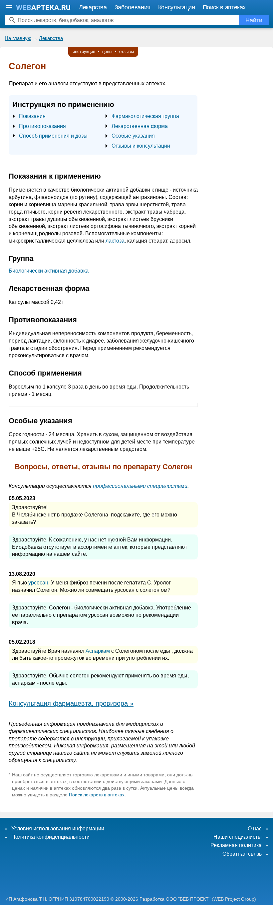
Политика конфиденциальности (50, 837)
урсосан (38, 582)
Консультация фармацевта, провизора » (71, 703)
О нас (255, 828)
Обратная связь (242, 854)
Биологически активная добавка (49, 271)
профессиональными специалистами (140, 486)
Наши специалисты (237, 837)
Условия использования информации (57, 828)
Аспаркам (98, 651)
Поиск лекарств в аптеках (97, 794)
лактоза (115, 241)
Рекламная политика (236, 845)
